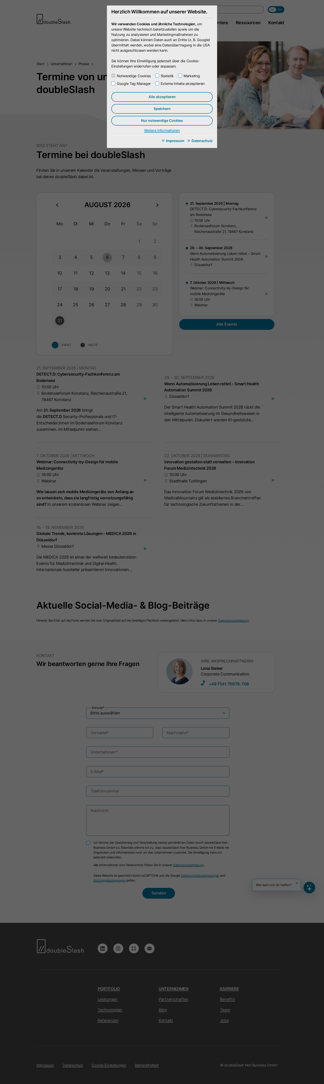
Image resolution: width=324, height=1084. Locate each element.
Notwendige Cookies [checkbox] (134, 76)
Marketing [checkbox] (192, 76)
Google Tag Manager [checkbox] (134, 83)
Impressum (175, 141)
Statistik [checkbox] (167, 76)
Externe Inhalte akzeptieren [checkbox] (183, 83)
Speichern (162, 108)
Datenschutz (202, 141)
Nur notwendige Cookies (162, 120)
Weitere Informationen (162, 130)
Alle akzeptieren (162, 97)
